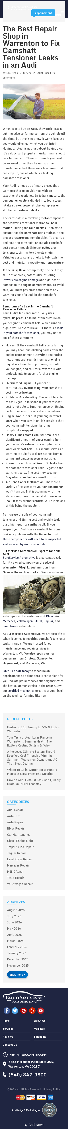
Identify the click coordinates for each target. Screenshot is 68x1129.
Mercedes (9, 621)
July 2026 (14, 916)
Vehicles (39, 1029)
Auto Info (13, 816)
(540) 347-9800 (27, 1074)
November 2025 (18, 965)
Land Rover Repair (19, 859)
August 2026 (16, 910)
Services (8, 1029)
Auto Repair (15, 822)
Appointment (43, 13)
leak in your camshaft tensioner (33, 330)
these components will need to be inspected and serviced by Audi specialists (32, 541)
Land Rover (10, 626)
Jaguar (48, 621)
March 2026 (15, 941)
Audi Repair (44, 73)
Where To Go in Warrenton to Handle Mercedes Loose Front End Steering (32, 772)
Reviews (8, 1037)
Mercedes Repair (18, 865)
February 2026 (17, 947)
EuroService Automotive (19, 557)
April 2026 (14, 935)
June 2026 (14, 922)
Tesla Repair (15, 878)
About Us (39, 1021)
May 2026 (14, 929)
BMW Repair (15, 828)
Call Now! (36, 1124)
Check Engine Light (20, 841)
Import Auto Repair (20, 847)
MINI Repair (15, 872)
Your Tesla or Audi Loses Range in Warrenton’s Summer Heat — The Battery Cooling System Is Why (29, 741)
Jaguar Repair (16, 853)
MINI (38, 621)
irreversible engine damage (21, 280)
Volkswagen (25, 621)
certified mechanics (21, 690)
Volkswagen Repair (20, 884)
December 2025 (17, 959)
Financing (40, 1037)
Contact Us (10, 1045)
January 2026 (16, 953)
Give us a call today (16, 671)
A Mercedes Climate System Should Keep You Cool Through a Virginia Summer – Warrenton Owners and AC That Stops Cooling (32, 758)
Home (6, 1021)
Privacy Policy (52, 1089)
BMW (49, 616)
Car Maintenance (18, 835)
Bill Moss (12, 73)
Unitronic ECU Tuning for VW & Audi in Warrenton (34, 729)
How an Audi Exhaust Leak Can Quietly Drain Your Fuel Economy (34, 782)
